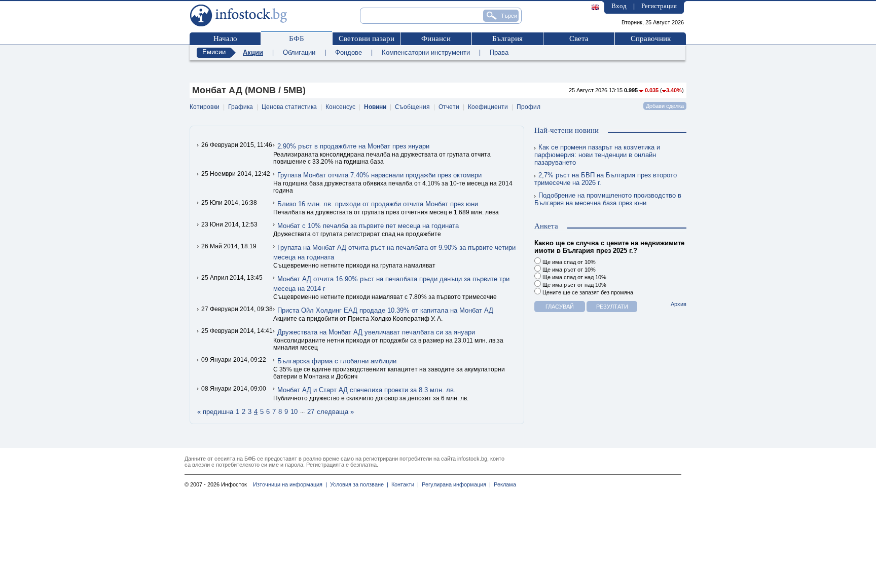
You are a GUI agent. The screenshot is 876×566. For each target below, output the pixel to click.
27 (310, 412)
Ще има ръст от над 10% (573, 285)
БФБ (296, 38)
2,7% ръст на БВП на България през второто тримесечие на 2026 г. (605, 178)
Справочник (651, 38)
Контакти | (403, 484)
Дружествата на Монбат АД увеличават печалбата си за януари (376, 332)
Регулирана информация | (455, 484)
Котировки (205, 106)
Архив (678, 304)
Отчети (449, 106)
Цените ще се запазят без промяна (587, 292)
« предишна (215, 412)
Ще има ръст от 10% (568, 270)
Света (579, 38)
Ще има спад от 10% (568, 262)
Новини (375, 106)
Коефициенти (488, 106)
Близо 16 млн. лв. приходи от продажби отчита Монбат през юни (377, 204)
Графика (240, 106)
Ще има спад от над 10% (573, 277)
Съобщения (412, 106)
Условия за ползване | (357, 484)
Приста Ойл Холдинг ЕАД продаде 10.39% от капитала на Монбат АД (385, 310)
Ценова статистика (289, 106)
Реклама (503, 484)
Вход (619, 6)
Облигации (299, 52)
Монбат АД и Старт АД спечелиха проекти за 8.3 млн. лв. (366, 390)
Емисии (214, 52)
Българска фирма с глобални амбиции (336, 361)
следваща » (335, 412)
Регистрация (659, 6)
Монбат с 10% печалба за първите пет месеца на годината (368, 226)
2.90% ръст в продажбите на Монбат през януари (353, 146)
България (507, 38)
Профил (528, 106)
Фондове (348, 52)
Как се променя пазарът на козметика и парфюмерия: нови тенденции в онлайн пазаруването (597, 154)
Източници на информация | (290, 484)
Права (499, 52)
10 (294, 412)
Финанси (436, 38)
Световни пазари (366, 38)
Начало (225, 38)
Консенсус (340, 106)
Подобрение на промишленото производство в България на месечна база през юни (607, 199)
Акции (253, 52)
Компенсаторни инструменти (426, 52)
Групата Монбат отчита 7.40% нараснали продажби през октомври (379, 175)
